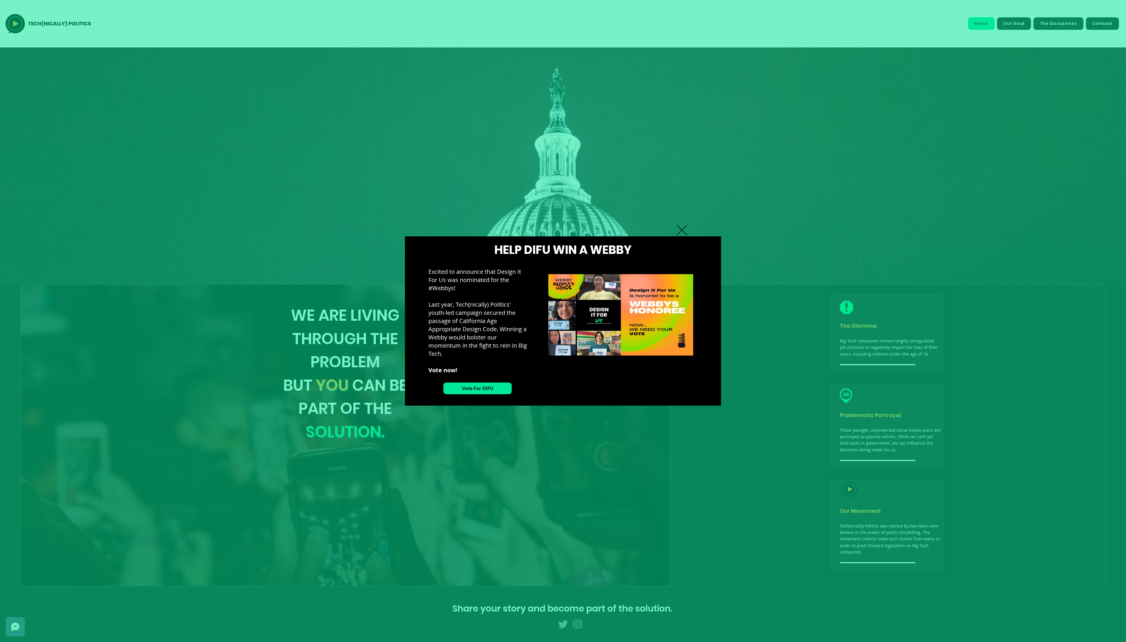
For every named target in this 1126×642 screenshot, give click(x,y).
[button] (682, 230)
